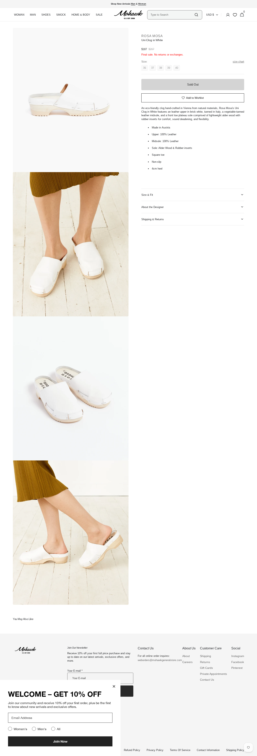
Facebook (237, 662)
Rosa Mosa (152, 36)
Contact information (208, 750)
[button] (226, 14)
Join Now (60, 741)
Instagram (237, 656)
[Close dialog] (113, 686)
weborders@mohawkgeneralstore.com (158, 660)
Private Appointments (213, 673)
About (186, 656)
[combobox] (172, 14)
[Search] (196, 14)
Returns (205, 662)
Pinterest (237, 667)
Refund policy (132, 750)
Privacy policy (155, 750)
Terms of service (180, 750)
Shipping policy (235, 750)
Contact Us (207, 679)
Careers (187, 662)
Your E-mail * (75, 670)
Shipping (205, 656)
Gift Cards (206, 667)
